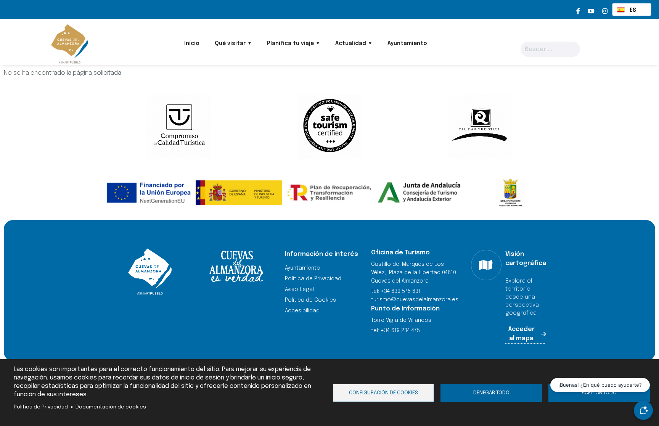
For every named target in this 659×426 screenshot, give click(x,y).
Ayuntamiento (407, 43)
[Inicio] (69, 44)
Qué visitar (230, 43)
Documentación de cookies (111, 407)
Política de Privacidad (41, 407)
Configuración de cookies (383, 392)
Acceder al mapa (521, 334)
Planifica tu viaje (290, 43)
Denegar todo (491, 392)
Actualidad (350, 43)
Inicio (191, 43)
